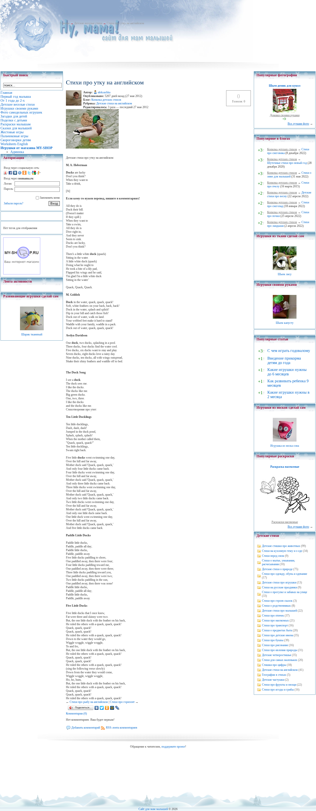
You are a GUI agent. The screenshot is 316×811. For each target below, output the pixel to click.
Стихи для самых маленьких (279, 660)
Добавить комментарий (85, 727)
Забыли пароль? (13, 203)
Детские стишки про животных (281, 546)
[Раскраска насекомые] (284, 518)
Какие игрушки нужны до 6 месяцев (287, 371)
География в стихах (274, 674)
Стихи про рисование (275, 645)
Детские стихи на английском (114, 103)
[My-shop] (21, 273)
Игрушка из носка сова (284, 445)
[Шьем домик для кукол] (284, 111)
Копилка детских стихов (106, 99)
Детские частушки (273, 679)
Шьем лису (285, 274)
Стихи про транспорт (275, 625)
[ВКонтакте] (96, 708)
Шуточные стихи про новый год (287, 163)
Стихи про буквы (272, 640)
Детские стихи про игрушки (279, 582)
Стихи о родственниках (276, 605)
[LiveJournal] (117, 708)
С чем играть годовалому (288, 350)
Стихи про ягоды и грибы (278, 689)
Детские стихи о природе (277, 569)
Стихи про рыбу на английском (89, 702)
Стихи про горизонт (122, 702)
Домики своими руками (284, 115)
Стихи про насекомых (275, 620)
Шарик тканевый (31, 334)
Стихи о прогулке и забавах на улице (284, 592)
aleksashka (104, 92)
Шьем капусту (285, 323)
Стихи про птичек (273, 615)
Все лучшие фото (298, 123)
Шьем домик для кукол (284, 85)
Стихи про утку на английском (125, 23)
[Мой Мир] (112, 708)
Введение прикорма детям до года (284, 360)
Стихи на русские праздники (279, 587)
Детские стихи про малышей (279, 610)
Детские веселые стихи (88, 23)
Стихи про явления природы (279, 650)
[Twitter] (101, 708)
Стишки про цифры (274, 665)
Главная (65, 23)
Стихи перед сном (273, 556)
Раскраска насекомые (284, 466)
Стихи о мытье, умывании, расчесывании (278, 562)
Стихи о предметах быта (277, 630)
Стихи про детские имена (277, 635)
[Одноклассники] (107, 708)
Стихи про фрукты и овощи (279, 684)
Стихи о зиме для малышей (289, 174)
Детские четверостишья (276, 655)
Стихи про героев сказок (277, 600)
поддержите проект (173, 746)
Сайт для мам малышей (153, 809)
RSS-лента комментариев (121, 727)
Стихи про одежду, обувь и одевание (284, 574)
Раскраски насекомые (285, 522)
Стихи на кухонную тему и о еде (282, 551)
